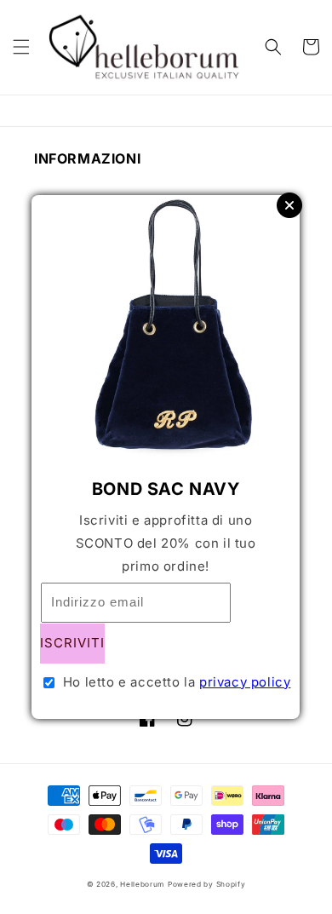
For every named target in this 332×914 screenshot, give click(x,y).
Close (289, 205)
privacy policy (244, 682)
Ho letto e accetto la (177, 682)
